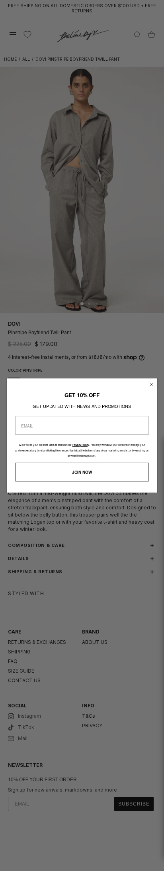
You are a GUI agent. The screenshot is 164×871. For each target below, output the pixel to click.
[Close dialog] (151, 384)
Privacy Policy (80, 445)
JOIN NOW (82, 472)
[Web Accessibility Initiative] (161, 860)
